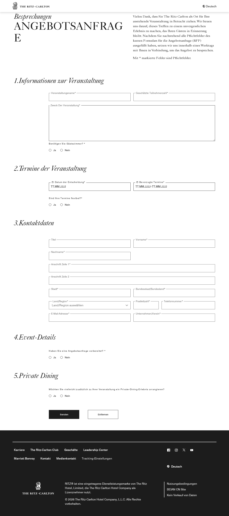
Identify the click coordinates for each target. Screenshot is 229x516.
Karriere (19, 450)
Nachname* (58, 251)
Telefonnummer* (173, 301)
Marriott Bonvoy (24, 458)
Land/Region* (60, 301)
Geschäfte (71, 450)
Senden (64, 414)
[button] (209, 6)
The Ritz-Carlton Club (44, 450)
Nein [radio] (67, 150)
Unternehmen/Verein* (148, 313)
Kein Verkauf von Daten (182, 495)
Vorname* (141, 239)
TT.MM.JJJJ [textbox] (58, 186)
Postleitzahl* (143, 301)
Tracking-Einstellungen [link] (97, 458)
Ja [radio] (54, 150)
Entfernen (103, 414)
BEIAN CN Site (176, 489)
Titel (53, 239)
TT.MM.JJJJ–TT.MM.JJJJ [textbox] (151, 186)
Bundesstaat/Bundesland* (150, 289)
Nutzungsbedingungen (182, 483)
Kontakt (45, 458)
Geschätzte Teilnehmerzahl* (152, 93)
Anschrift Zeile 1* (60, 264)
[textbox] (89, 97)
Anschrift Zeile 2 (60, 276)
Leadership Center (95, 450)
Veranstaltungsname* (63, 93)
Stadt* (54, 289)
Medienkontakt (66, 458)
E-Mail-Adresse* (60, 313)
